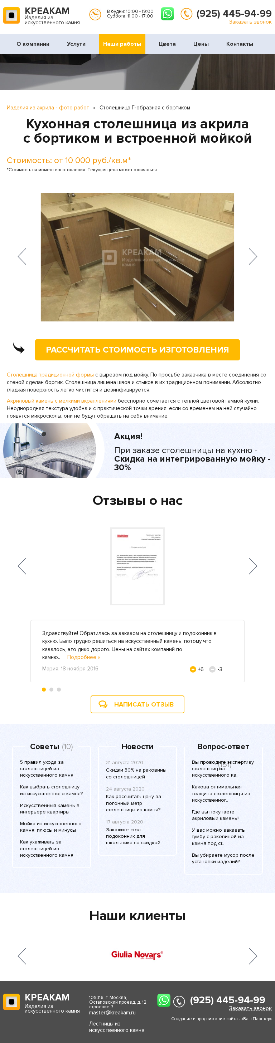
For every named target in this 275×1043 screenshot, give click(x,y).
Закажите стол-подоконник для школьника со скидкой (133, 836)
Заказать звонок (250, 21)
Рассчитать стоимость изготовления (137, 350)
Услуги (76, 44)
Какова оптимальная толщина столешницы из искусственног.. (221, 793)
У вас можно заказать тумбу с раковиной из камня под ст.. (218, 836)
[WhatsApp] (167, 13)
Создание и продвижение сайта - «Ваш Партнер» (221, 1019)
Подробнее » (83, 657)
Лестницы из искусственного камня (116, 1026)
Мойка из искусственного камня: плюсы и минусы (51, 827)
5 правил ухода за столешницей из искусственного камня (46, 768)
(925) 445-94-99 (234, 14)
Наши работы (122, 44)
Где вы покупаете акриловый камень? (215, 815)
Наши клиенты (137, 915)
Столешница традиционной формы (50, 375)
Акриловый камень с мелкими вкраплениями (61, 401)
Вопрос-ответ (223, 747)
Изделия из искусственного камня (52, 16)
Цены (201, 44)
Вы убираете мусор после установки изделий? (223, 858)
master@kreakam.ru (112, 1012)
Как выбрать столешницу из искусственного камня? (51, 790)
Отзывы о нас (138, 500)
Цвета (167, 44)
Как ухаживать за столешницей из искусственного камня (46, 848)
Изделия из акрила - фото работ (48, 107)
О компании (32, 44)
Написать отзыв (144, 704)
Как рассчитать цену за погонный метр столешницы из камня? (133, 802)
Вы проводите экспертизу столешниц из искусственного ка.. (223, 768)
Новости (137, 747)
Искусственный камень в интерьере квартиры (49, 808)
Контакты (239, 44)
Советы (44, 747)
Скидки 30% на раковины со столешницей (136, 773)
